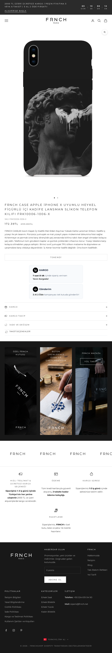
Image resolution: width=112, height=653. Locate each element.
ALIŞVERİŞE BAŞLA (16, 11)
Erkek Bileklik (48, 602)
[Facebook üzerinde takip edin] (6, 630)
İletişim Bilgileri (13, 597)
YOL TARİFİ (91, 361)
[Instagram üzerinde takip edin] (13, 630)
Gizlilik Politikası (13, 607)
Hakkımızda (93, 555)
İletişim (91, 560)
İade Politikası (12, 611)
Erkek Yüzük (47, 607)
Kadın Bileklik (48, 611)
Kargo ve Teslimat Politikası (19, 616)
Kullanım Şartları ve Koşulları (19, 621)
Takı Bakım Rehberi (97, 570)
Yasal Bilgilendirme (14, 602)
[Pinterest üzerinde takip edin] (21, 630)
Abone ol (55, 579)
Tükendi (56, 257)
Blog (90, 565)
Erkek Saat (46, 597)
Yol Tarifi (92, 574)
